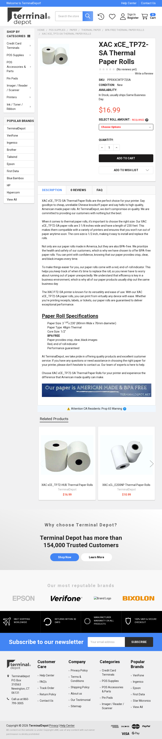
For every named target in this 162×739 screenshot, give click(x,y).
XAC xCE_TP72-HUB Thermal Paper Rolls (67, 484)
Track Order (47, 688)
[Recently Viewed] (101, 17)
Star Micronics (142, 700)
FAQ (100, 190)
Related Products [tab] (54, 419)
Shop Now (64, 557)
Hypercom (13, 192)
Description (52, 190)
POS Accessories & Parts (16, 66)
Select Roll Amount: (122, 119)
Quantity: (106, 139)
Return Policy (48, 694)
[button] (126, 170)
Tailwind (12, 156)
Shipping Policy (80, 687)
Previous (41, 464)
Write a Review (144, 73)
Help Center (129, 3)
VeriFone (12, 135)
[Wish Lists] (113, 17)
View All (12, 199)
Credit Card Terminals (14, 46)
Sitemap (76, 706)
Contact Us (148, 3)
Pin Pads (12, 78)
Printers (12, 97)
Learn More (96, 557)
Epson (11, 164)
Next (152, 464)
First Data (13, 171)
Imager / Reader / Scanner (17, 88)
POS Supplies (15, 55)
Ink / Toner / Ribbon (15, 107)
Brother (11, 149)
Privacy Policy (79, 670)
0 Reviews (78, 190)
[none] (54, 55)
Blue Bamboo (15, 178)
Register (133, 17)
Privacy (53, 725)
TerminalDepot (16, 128)
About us (76, 693)
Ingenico (12, 142)
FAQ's (43, 681)
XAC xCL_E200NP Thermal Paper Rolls (126, 484)
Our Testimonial (80, 699)
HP (8, 185)
